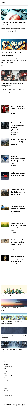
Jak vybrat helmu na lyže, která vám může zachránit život (18, 225)
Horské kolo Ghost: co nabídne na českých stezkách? (18, 142)
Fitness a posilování (15, 132)
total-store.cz (4, 2)
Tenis (12, 177)
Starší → (25, 278)
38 (18, 278)
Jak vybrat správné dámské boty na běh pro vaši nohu (18, 209)
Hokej (12, 163)
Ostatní (2, 34)
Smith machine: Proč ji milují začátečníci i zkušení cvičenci (18, 242)
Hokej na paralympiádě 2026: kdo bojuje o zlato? (18, 158)
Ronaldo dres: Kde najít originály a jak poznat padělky (18, 259)
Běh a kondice (14, 213)
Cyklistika (13, 146)
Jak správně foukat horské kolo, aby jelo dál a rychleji (18, 192)
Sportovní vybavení (15, 115)
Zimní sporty (13, 230)
